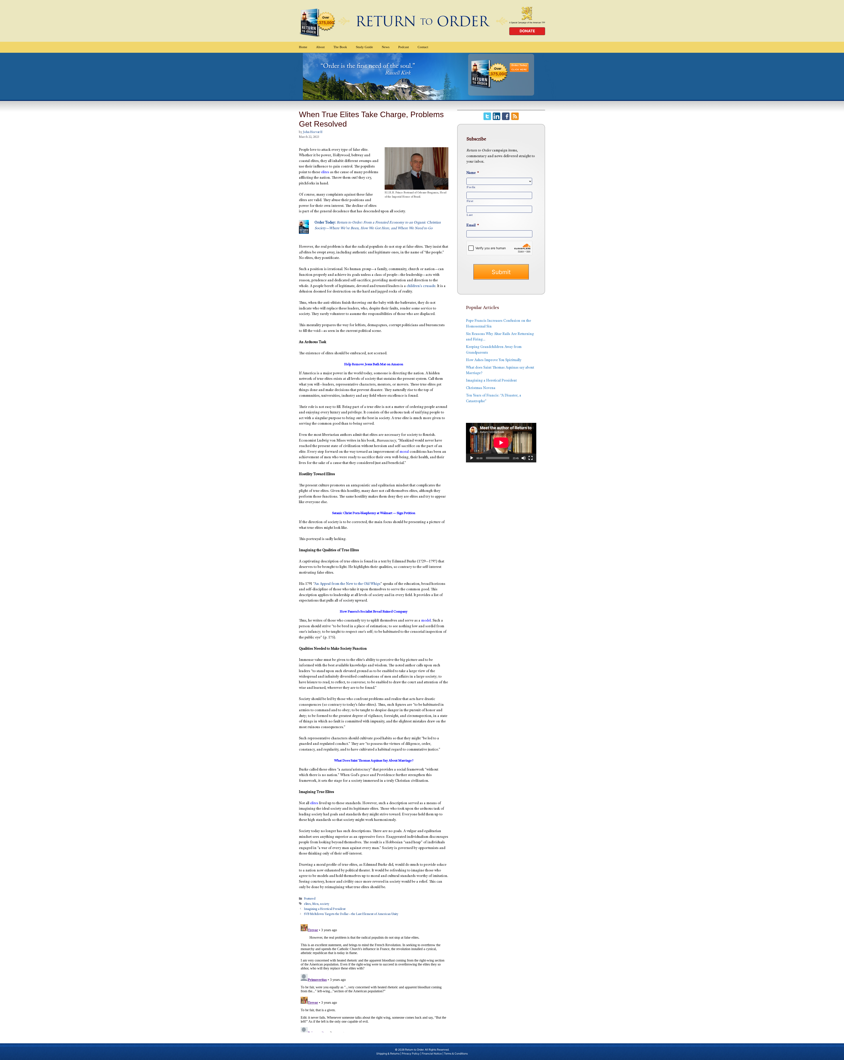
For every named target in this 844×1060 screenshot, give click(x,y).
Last (470, 215)
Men (315, 904)
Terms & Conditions (456, 1053)
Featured (309, 899)
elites (325, 172)
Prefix (471, 187)
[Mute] (523, 458)
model (426, 621)
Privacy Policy (411, 1053)
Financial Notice (432, 1053)
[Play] (471, 458)
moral (404, 452)
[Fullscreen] (530, 458)
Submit (501, 272)
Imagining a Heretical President (325, 909)
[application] (501, 442)
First (470, 201)
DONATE (527, 31)
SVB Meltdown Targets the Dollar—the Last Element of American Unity (351, 914)
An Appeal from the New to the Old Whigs (347, 584)
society (324, 904)
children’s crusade (421, 286)
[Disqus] (373, 977)
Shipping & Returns (388, 1053)
